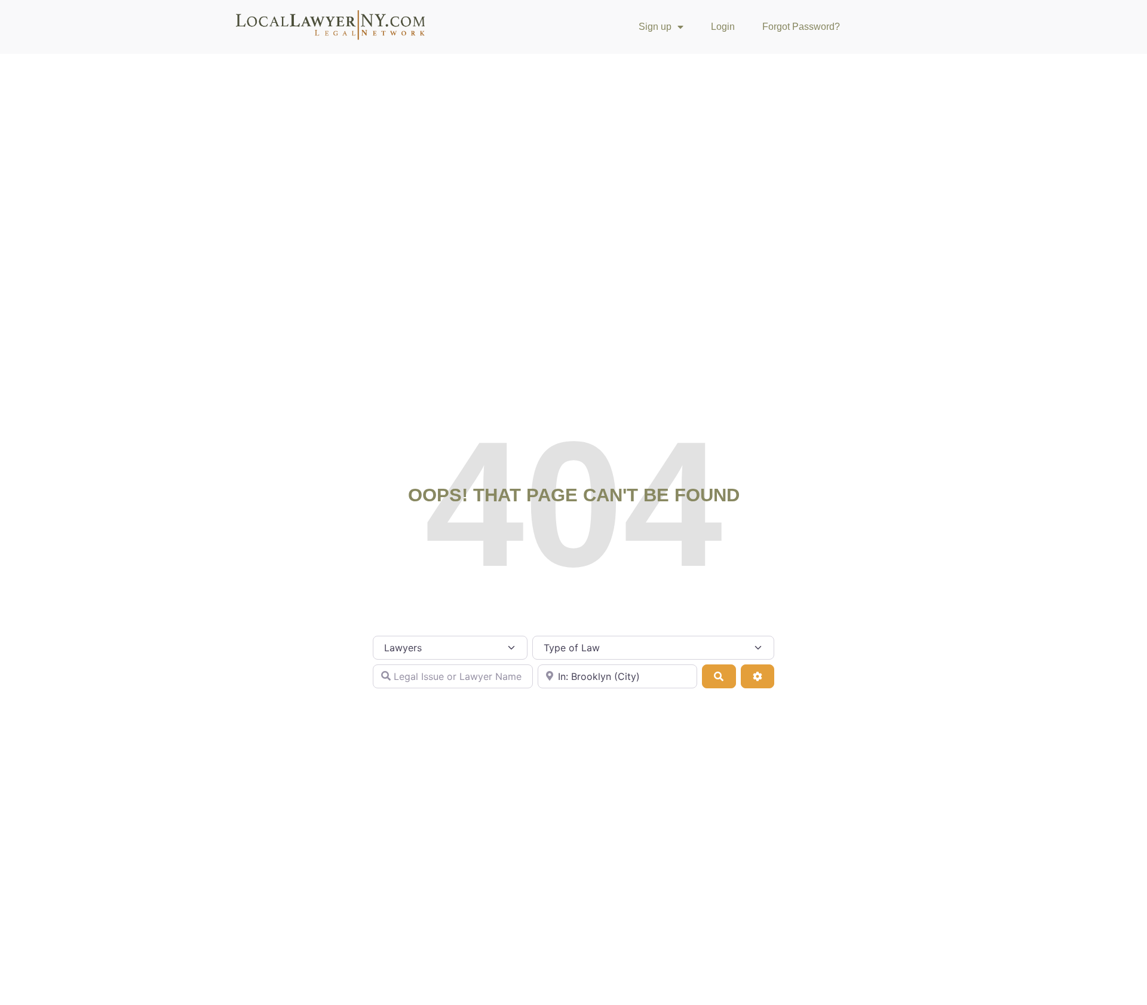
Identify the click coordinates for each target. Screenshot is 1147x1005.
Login (723, 27)
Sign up (655, 27)
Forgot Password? (801, 27)
